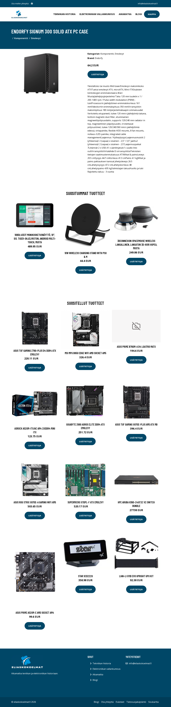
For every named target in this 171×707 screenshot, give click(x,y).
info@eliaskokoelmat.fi (148, 3)
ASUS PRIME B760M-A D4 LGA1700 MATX (136, 346)
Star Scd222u (85, 576)
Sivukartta (153, 701)
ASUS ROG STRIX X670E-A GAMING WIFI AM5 (35, 502)
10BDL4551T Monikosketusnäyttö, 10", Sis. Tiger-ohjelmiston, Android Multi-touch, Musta (35, 238)
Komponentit (21, 38)
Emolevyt (36, 38)
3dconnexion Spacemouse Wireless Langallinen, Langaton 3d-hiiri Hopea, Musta (136, 244)
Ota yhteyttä (107, 701)
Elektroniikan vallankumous (97, 14)
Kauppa (152, 14)
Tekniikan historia (64, 14)
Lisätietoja (97, 74)
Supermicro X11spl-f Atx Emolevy (86, 502)
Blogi (138, 14)
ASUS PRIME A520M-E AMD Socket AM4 (35, 612)
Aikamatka (125, 14)
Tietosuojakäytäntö (136, 701)
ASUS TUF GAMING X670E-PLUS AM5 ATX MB (136, 424)
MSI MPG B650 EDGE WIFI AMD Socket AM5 (85, 353)
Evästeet (120, 701)
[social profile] (32, 3)
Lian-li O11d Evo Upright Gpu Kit (136, 576)
